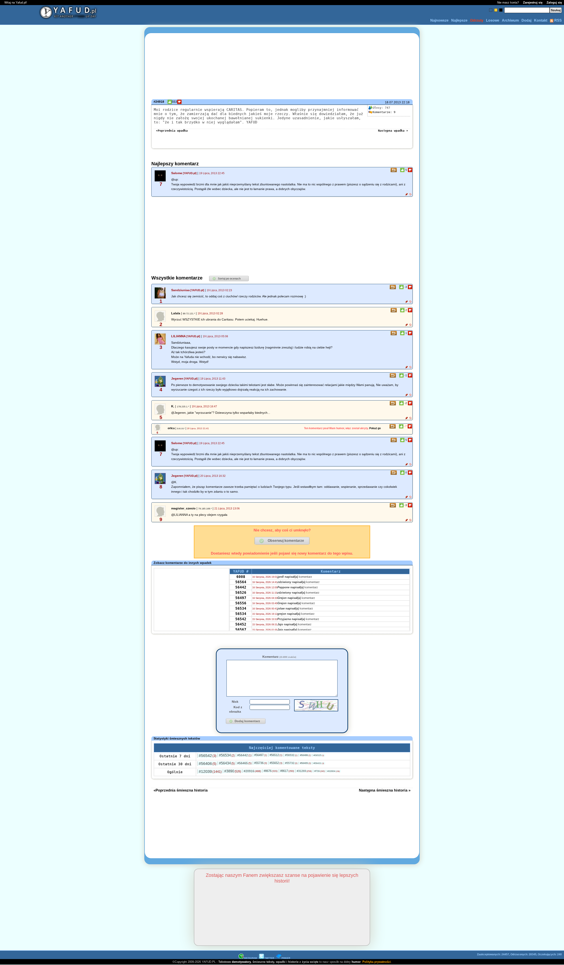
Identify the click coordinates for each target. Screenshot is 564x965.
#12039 (210, 771)
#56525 (319, 755)
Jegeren (177, 378)
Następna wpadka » (393, 130)
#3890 (232, 771)
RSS (557, 20)
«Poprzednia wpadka (172, 130)
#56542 (207, 755)
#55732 (291, 763)
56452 (240, 624)
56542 (240, 619)
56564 (240, 582)
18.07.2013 (393, 102)
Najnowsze (439, 20)
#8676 (271, 771)
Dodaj (526, 20)
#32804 (333, 771)
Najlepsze (459, 20)
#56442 (244, 755)
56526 (240, 593)
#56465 (244, 763)
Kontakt (540, 20)
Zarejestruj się (532, 2)
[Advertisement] (52, 482)
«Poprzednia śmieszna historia (181, 790)
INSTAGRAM (250, 958)
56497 (240, 598)
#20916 (252, 771)
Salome (176, 173)
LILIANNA (178, 336)
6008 (240, 577)
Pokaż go (375, 428)
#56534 (227, 755)
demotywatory (241, 961)
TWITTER (269, 958)
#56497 (260, 755)
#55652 (276, 763)
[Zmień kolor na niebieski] (490, 10)
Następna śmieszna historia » (384, 790)
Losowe (492, 20)
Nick (235, 701)
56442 (240, 587)
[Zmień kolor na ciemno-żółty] (495, 10)
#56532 (291, 755)
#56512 (276, 755)
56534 (240, 608)
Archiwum (510, 20)
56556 (240, 603)
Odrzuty (476, 20)
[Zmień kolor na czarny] (501, 10)
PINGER (286, 958)
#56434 (227, 763)
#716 (319, 771)
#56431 (319, 763)
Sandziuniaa (180, 290)
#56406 (207, 763)
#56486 (305, 755)
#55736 (260, 763)
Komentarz (279, 656)
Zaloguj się (554, 2)
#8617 (287, 771)
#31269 (304, 771)
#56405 (305, 763)
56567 (240, 630)
